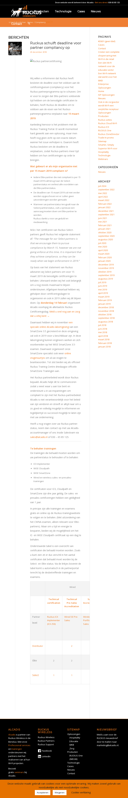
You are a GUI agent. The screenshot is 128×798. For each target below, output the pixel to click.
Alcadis (90, 2)
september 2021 (106, 214)
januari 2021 (104, 228)
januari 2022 (104, 207)
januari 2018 (104, 346)
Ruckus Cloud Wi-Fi (107, 123)
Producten (103, 116)
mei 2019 (102, 289)
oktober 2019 (104, 271)
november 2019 (106, 268)
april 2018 (103, 335)
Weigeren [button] (59, 792)
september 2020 (106, 235)
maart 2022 (103, 200)
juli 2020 (102, 243)
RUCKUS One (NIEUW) (76, 757)
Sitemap (102, 141)
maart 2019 (103, 296)
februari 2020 (105, 257)
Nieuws (102, 98)
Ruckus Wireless (46, 737)
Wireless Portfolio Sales (87, 620)
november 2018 (106, 310)
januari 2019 (104, 303)
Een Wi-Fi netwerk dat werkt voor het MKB (107, 77)
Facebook (47, 750)
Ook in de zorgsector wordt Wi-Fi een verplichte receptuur (108, 105)
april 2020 (103, 250)
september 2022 (106, 189)
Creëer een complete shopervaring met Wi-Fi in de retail (109, 55)
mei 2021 (102, 221)
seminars (19, 772)
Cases (101, 44)
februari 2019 (105, 300)
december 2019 (106, 264)
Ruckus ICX (103, 126)
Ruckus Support (46, 744)
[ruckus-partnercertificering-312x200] (15, 48)
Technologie (104, 155)
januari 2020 (104, 260)
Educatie (74, 741)
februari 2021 (105, 225)
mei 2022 (102, 193)
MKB (72, 744)
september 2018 (106, 317)
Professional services (19, 745)
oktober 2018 (104, 314)
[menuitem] (19, 11)
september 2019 (106, 275)
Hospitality (75, 737)
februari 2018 (105, 343)
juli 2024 (102, 186)
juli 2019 (102, 282)
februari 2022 (105, 203)
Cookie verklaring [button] (81, 792)
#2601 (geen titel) (106, 41)
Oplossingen (104, 112)
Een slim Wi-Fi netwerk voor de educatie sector (106, 66)
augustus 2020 (105, 239)
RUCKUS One (104, 130)
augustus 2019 (105, 278)
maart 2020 (103, 253)
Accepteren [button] (42, 792)
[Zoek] (29, 24)
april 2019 (103, 293)
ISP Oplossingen (106, 94)
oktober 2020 (104, 232)
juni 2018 (102, 328)
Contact (102, 48)
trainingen (17, 748)
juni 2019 (102, 285)
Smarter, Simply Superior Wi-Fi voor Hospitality (107, 148)
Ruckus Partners (46, 740)
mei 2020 (102, 246)
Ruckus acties (105, 119)
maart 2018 (103, 339)
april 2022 (103, 196)
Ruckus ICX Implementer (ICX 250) (53, 620)
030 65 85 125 (114, 2)
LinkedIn (46, 756)
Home (101, 91)
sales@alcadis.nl (39, 437)
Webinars (103, 159)
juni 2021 (102, 218)
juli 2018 (102, 325)
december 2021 (106, 210)
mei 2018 (102, 332)
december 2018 (106, 307)
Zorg (72, 748)
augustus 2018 (105, 321)
